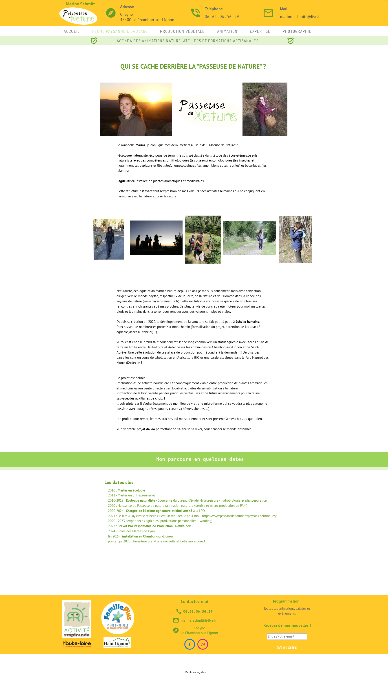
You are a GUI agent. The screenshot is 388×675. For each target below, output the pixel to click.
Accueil (72, 31)
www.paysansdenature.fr (161, 301)
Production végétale (182, 31)
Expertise (260, 31)
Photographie (297, 31)
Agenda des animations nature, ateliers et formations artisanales (187, 40)
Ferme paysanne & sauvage (120, 31)
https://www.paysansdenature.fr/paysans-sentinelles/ (239, 516)
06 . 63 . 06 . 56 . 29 (197, 611)
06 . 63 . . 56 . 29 (222, 16)
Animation (227, 31)
